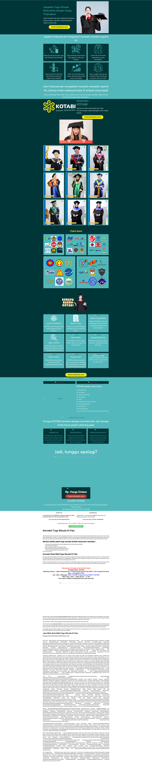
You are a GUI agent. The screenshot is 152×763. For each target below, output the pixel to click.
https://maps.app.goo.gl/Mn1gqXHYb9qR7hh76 (59, 519)
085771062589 (73, 575)
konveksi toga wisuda (47, 551)
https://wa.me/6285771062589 (89, 575)
